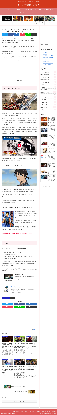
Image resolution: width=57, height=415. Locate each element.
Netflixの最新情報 (48, 74)
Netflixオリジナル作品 (48, 63)
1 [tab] (27, 25)
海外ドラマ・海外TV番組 (48, 57)
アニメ (44, 59)
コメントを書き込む (19, 401)
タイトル (48, 94)
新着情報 (17, 411)
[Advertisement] (19, 69)
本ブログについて (48, 411)
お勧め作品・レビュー (48, 92)
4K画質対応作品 (46, 61)
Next (56, 20)
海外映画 (45, 54)
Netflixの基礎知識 (48, 72)
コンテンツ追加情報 (47, 64)
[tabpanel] (7, 20)
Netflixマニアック (48, 79)
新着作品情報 (48, 107)
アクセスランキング (23, 411)
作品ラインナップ (32, 411)
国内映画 (45, 52)
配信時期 (48, 99)
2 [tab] (29, 25)
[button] (55, 44)
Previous (0, 20)
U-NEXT (48, 87)
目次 (18, 80)
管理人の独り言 (48, 89)
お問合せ (53, 411)
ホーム (14, 411)
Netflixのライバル (48, 82)
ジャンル (48, 97)
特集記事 (48, 110)
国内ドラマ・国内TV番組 (48, 55)
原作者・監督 (48, 105)
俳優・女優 (48, 102)
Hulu (48, 84)
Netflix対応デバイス (48, 77)
